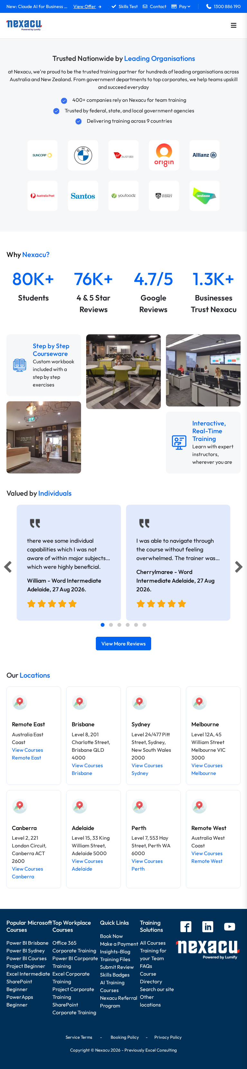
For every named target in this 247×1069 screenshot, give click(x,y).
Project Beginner (25, 966)
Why (28, 254)
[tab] (103, 625)
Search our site (157, 989)
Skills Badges (115, 974)
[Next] (239, 568)
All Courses (153, 943)
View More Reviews (123, 643)
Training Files (115, 959)
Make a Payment (119, 943)
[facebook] (185, 927)
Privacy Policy (168, 1037)
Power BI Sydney (25, 950)
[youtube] (229, 927)
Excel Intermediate (28, 973)
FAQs (146, 966)
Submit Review (117, 967)
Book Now (111, 936)
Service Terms (79, 1037)
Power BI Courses (26, 958)
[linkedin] (207, 927)
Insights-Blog (115, 951)
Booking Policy (125, 1037)
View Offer (84, 6)
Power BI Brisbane (27, 943)
